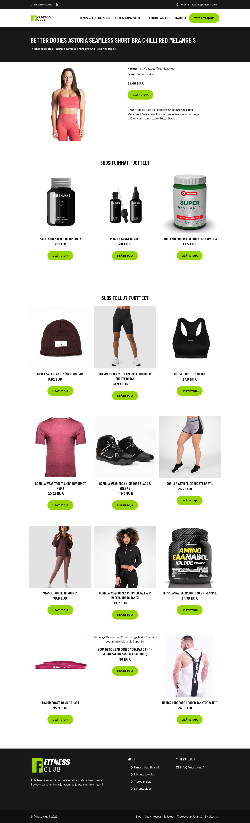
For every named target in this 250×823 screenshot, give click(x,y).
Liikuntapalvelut (144, 774)
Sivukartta (211, 816)
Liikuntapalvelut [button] (128, 18)
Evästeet (168, 816)
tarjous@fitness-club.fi (204, 4)
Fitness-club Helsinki (94, 18)
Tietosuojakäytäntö (189, 816)
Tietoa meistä (143, 781)
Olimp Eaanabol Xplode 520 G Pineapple (189, 593)
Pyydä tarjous (204, 18)
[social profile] (56, 4)
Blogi (139, 816)
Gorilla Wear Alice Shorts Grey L (189, 483)
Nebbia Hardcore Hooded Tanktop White (189, 702)
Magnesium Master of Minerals (60, 239)
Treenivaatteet (165, 68)
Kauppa (180, 18)
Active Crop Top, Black (190, 374)
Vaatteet (149, 68)
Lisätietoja (140, 94)
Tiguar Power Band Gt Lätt (60, 702)
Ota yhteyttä (153, 816)
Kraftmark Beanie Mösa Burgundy (60, 374)
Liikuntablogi (159, 18)
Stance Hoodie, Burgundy (60, 593)
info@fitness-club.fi (192, 767)
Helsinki (184, 4)
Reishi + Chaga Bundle (125, 239)
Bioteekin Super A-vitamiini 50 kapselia (190, 239)
